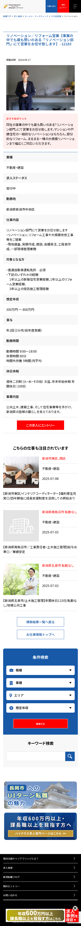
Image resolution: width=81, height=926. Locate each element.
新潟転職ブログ (11, 877)
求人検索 (18, 16)
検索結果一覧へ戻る (40, 621)
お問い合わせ (10, 895)
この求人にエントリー (40, 425)
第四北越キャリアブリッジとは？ (21, 858)
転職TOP (7, 16)
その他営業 (56, 16)
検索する (40, 723)
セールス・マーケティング (36, 16)
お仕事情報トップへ (40, 634)
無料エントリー (11, 886)
